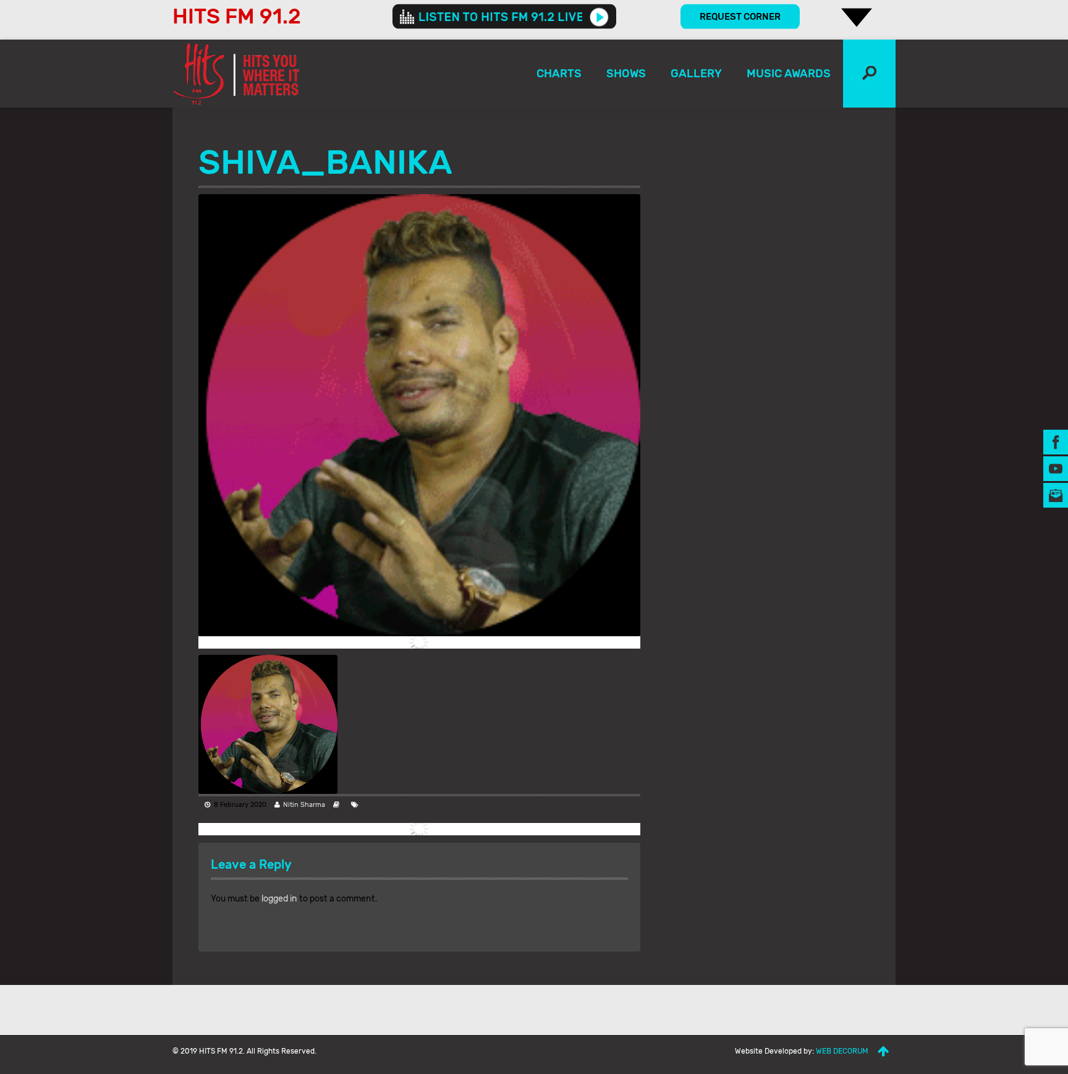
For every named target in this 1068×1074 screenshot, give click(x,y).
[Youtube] (1055, 467)
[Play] (599, 16)
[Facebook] (1055, 441)
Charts (559, 73)
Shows (626, 73)
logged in (279, 898)
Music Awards (789, 73)
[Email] (1055, 494)
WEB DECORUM (842, 1051)
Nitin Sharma (304, 805)
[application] (504, 16)
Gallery (696, 73)
